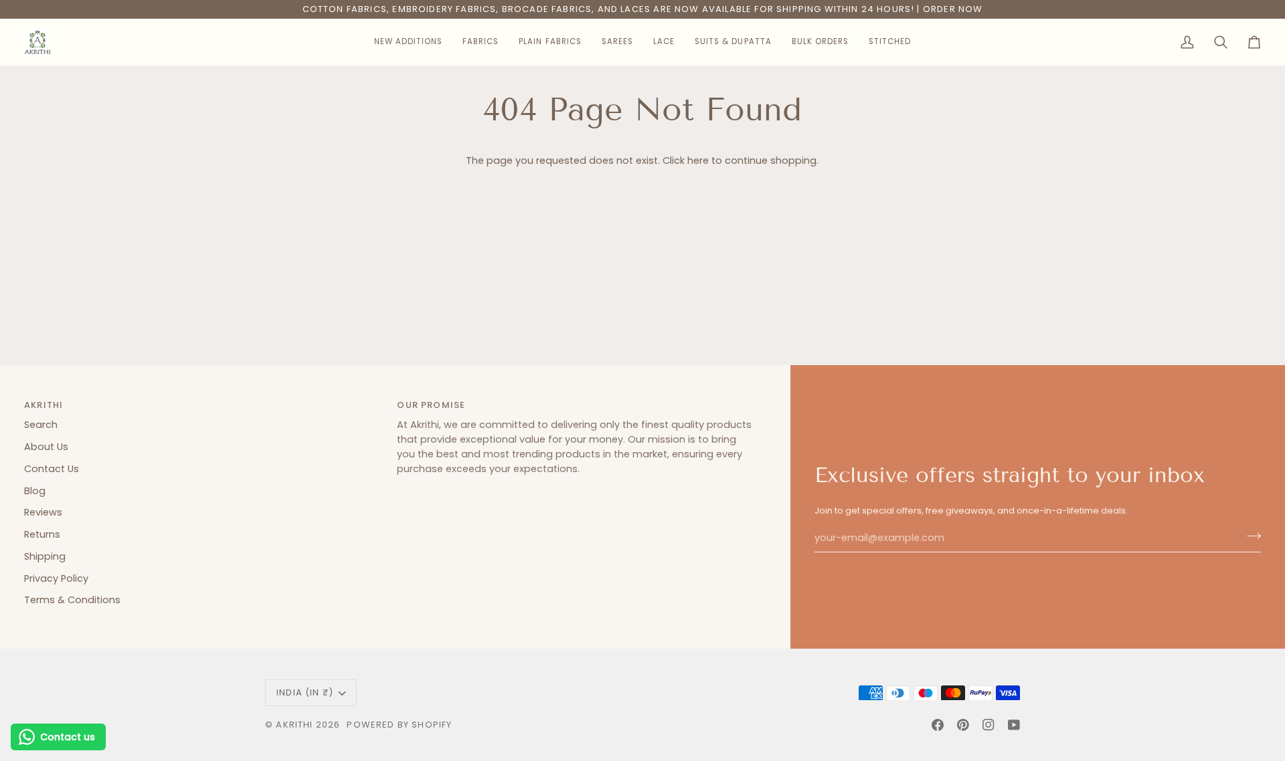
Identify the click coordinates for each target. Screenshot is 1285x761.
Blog (35, 491)
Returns (42, 534)
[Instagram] (988, 725)
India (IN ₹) (304, 692)
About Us (46, 446)
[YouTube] (1014, 725)
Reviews (43, 512)
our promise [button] (431, 405)
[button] (408, 42)
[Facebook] (938, 725)
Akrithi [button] (43, 405)
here (698, 160)
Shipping (45, 556)
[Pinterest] (963, 725)
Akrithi (294, 724)
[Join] (1250, 536)
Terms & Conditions (72, 600)
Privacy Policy (56, 578)
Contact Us (51, 468)
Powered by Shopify (399, 724)
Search (41, 424)
